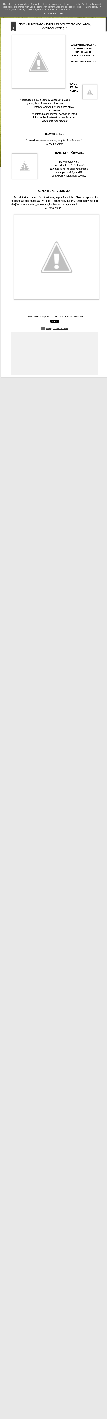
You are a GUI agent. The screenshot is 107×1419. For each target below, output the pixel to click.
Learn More (49, 13)
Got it (62, 13)
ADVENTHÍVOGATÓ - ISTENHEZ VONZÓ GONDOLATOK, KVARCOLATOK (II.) (54, 26)
